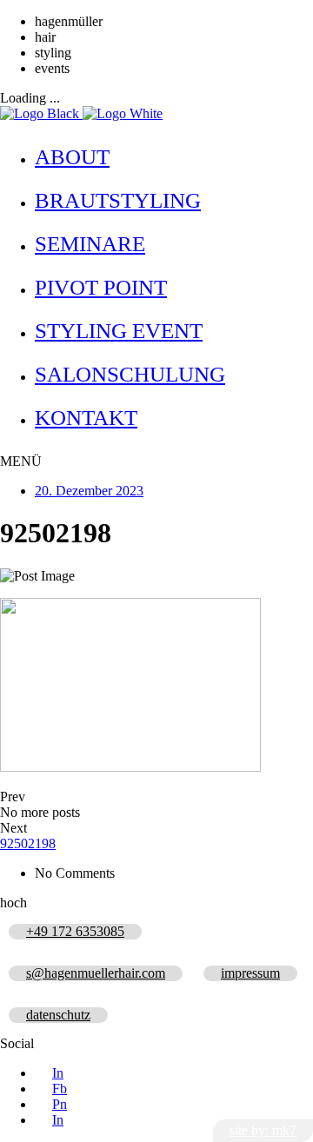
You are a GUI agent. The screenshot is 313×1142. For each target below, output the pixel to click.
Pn (59, 1104)
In (57, 1073)
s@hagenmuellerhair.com (95, 973)
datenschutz (58, 1014)
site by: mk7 (263, 1130)
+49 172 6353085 (75, 931)
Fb (59, 1088)
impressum (250, 973)
